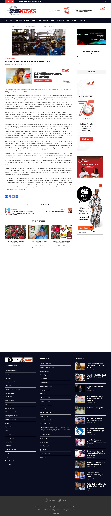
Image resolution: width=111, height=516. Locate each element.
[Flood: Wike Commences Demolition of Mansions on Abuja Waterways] (80, 442)
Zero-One (72, 510)
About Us (44, 507)
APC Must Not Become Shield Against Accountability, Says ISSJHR (95, 430)
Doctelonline (43, 442)
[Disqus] (38, 274)
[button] (15, 1)
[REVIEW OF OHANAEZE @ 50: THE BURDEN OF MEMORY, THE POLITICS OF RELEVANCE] (15, 232)
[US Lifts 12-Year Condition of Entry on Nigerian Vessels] (80, 420)
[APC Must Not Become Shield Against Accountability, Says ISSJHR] (80, 431)
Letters (34, 20)
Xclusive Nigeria (44, 397)
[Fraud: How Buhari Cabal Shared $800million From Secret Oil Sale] (80, 377)
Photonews (82, 20)
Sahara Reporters (45, 363)
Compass (7, 385)
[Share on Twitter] (45, 205)
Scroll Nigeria (8, 434)
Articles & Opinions (17, 26)
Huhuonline (43, 393)
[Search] (105, 20)
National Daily (9, 408)
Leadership (8, 404)
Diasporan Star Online (46, 386)
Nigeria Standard (44, 382)
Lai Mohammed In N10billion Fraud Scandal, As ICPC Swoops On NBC (96, 366)
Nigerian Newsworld (10, 419)
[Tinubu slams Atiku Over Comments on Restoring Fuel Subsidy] (80, 475)
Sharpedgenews (44, 390)
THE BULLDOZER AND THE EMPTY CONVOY (38, 242)
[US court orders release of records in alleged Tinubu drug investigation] (80, 453)
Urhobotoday (43, 438)
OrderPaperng (44, 446)
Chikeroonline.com (45, 434)
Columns (73, 20)
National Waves (44, 424)
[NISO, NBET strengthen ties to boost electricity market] (80, 464)
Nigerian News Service (46, 405)
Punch (6, 431)
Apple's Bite (8, 374)
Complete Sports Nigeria (12, 389)
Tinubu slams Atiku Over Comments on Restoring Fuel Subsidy (95, 475)
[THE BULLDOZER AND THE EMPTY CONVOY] (38, 232)
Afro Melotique (44, 378)
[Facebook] (103, 1)
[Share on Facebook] (43, 205)
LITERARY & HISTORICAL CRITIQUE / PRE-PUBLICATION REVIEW (61, 242)
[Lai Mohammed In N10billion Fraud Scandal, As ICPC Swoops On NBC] (80, 366)
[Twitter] (105, 1)
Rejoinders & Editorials (63, 20)
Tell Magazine (9, 438)
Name (78, 57)
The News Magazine (10, 449)
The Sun (7, 453)
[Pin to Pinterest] (46, 205)
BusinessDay (8, 378)
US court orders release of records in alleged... (30, 1)
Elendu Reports (44, 375)
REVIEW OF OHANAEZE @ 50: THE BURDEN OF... (15, 242)
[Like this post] (41, 205)
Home (6, 20)
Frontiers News (44, 416)
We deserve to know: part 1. (95, 408)
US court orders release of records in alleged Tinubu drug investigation (96, 453)
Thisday (7, 457)
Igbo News (43, 449)
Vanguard (7, 464)
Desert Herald (9, 400)
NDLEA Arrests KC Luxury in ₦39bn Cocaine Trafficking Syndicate (95, 398)
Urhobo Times (9, 461)
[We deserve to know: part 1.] (80, 410)
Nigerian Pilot (8, 423)
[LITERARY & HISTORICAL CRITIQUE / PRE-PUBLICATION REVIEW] (61, 232)
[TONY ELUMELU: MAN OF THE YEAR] (80, 388)
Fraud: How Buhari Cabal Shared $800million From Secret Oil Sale (96, 377)
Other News (19, 20)
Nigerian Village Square (46, 367)
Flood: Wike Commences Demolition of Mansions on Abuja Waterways (96, 442)
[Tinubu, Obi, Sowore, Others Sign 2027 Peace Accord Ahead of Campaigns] (80, 486)
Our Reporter (14, 64)
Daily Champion (9, 393)
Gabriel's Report (44, 427)
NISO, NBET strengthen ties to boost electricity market (96, 463)
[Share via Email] (48, 205)
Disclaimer (63, 507)
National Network (10, 412)
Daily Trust (8, 397)
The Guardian (8, 442)
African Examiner (44, 371)
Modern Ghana (44, 409)
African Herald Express (11, 370)
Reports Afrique (44, 453)
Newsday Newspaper (11, 415)
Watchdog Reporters (45, 412)
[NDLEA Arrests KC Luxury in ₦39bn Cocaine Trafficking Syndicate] (80, 399)
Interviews (27, 20)
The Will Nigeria (44, 401)
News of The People (45, 420)
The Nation (8, 446)
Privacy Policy (54, 507)
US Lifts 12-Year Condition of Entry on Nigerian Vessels (95, 419)
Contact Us (72, 507)
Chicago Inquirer (9, 382)
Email (79, 64)
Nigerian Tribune (9, 427)
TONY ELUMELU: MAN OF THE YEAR (95, 387)
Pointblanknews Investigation (46, 20)
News (11, 20)
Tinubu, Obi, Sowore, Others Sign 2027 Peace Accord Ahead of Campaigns (96, 486)
